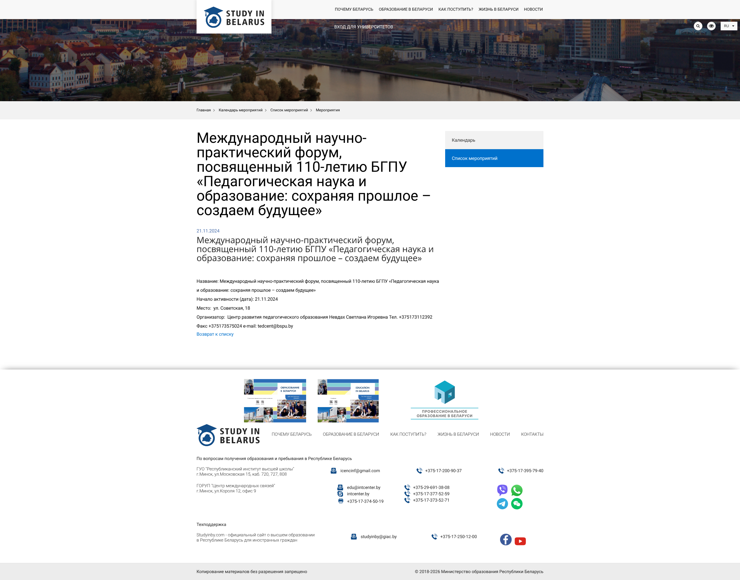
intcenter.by (358, 493)
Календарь (463, 140)
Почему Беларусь (354, 9)
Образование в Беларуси (406, 9)
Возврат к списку (215, 334)
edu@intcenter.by (364, 487)
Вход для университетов (363, 26)
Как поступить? (456, 9)
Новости (533, 9)
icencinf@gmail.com (360, 470)
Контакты (532, 434)
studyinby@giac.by (379, 536)
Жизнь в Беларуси (499, 9)
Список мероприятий (474, 158)
